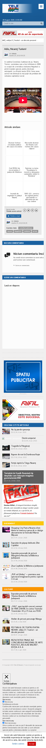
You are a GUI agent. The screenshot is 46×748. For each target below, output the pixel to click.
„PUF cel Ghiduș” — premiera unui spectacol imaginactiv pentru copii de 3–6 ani (27, 576)
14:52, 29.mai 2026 (19, 548)
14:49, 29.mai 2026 (19, 561)
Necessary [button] (7, 700)
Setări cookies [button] (18, 744)
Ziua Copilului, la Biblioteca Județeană (27, 565)
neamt (9, 231)
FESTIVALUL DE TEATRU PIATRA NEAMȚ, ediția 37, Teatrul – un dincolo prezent (25, 629)
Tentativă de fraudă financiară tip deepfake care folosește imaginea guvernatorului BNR (18, 475)
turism (34, 231)
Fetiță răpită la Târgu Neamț (23, 463)
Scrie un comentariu (21, 265)
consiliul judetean (25, 228)
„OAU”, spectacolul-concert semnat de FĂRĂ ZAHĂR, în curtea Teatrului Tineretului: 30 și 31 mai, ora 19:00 (26, 608)
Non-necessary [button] (8, 721)
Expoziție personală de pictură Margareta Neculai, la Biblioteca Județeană (25, 555)
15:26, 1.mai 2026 (18, 622)
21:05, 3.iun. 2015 (29, 441)
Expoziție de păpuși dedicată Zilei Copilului (25, 544)
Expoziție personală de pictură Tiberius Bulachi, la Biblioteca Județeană (24, 596)
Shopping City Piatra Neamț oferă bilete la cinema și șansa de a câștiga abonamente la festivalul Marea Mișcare (27, 531)
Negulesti (18, 231)
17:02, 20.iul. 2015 (19, 457)
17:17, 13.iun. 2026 (19, 601)
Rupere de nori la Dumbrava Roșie (25, 454)
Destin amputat (29, 438)
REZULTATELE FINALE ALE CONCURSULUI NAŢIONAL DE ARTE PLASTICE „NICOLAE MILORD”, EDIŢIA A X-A (27, 643)
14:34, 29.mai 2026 (19, 582)
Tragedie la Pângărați (20, 446)
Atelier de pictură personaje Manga (26, 619)
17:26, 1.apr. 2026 (18, 650)
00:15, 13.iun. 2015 (19, 449)
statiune (27, 231)
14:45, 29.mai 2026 (19, 614)
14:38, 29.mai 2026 (19, 569)
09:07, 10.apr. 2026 (19, 635)
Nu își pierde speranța (20, 429)
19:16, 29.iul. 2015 (19, 466)
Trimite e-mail (14, 216)
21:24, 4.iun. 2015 (18, 432)
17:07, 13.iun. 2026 (19, 538)
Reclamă (23, 394)
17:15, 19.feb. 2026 (12, 481)
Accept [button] (31, 744)
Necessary (9, 702)
